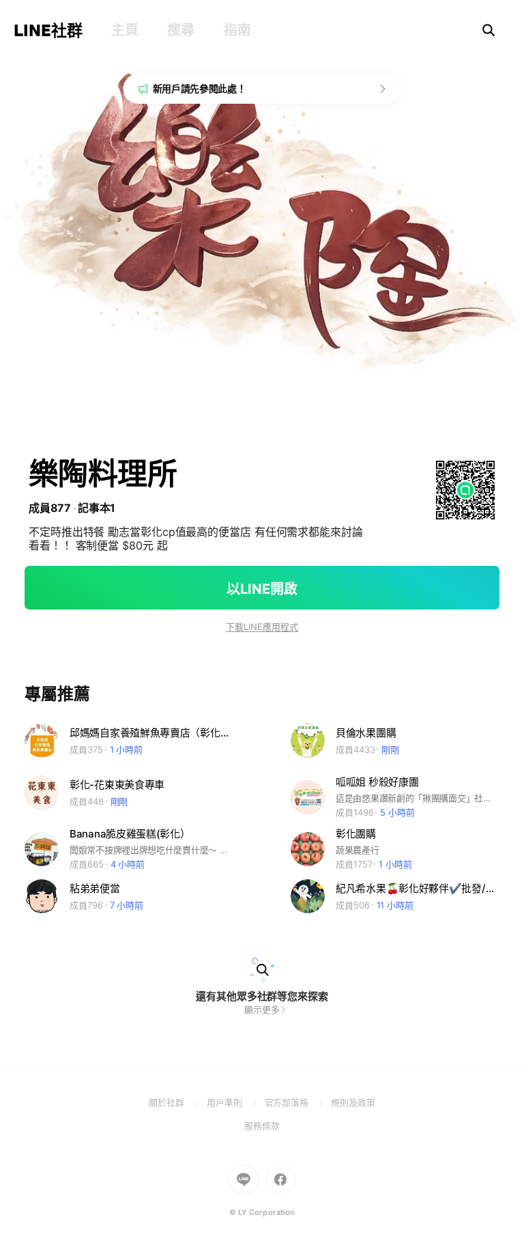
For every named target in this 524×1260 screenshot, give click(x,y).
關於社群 (178, 1102)
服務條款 (262, 1125)
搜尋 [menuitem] (180, 30)
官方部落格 (298, 1102)
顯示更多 (262, 1009)
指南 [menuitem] (237, 30)
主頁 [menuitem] (124, 30)
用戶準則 (236, 1102)
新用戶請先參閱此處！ (199, 88)
